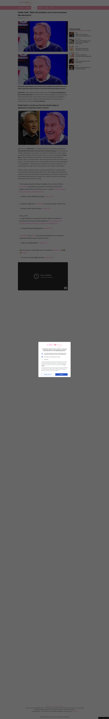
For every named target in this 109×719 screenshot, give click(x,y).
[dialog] (54, 359)
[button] (54, 359)
